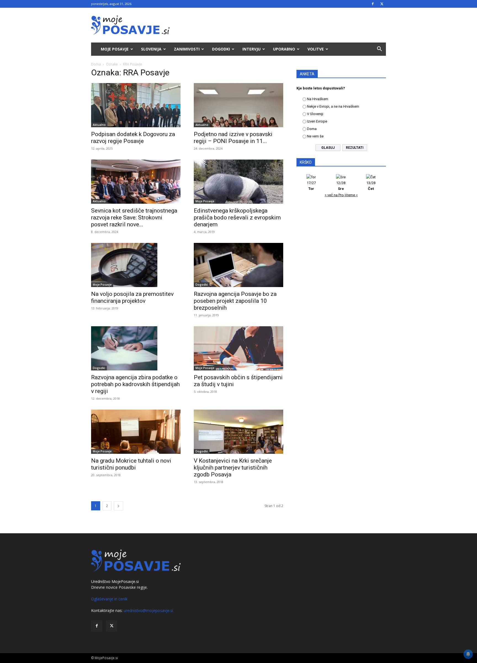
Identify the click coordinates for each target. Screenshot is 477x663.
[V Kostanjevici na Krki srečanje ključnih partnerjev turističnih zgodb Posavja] (238, 432)
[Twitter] (382, 4)
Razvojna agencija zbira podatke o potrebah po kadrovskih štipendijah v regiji (135, 384)
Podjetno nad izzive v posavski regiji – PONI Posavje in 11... (233, 137)
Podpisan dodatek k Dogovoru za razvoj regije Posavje (133, 137)
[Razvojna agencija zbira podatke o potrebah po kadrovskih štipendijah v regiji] (136, 348)
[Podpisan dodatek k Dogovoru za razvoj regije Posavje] (136, 105)
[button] (379, 49)
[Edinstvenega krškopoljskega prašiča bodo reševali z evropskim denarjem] (238, 182)
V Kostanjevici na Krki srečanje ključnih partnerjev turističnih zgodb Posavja (233, 467)
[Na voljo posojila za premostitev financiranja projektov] (136, 265)
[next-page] (118, 505)
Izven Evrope (317, 121)
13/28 (370, 186)
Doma (96, 64)
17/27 (311, 186)
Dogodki (221, 49)
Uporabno (284, 49)
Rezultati (355, 148)
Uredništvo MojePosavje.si (115, 581)
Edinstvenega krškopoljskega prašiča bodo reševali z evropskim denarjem (237, 217)
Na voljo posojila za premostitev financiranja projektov (132, 297)
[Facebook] (373, 4)
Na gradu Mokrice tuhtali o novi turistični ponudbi (131, 464)
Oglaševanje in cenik (109, 598)
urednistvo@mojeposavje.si (148, 610)
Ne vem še (315, 136)
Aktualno (99, 125)
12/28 (340, 186)
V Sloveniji (315, 114)
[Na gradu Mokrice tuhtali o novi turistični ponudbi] (136, 432)
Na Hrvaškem (317, 99)
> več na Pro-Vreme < (341, 195)
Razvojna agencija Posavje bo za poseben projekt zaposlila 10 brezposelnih (235, 301)
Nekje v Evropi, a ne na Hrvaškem (333, 106)
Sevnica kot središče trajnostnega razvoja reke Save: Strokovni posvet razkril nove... (134, 217)
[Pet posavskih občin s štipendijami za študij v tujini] (238, 348)
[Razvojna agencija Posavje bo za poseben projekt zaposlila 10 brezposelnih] (238, 265)
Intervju (251, 49)
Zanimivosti (187, 49)
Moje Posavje (115, 49)
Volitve (316, 49)
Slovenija (151, 49)
